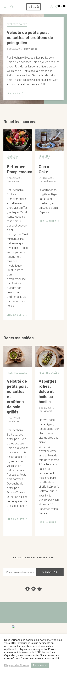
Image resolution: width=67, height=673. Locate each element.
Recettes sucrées (19, 121)
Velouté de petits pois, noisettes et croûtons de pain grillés (30, 37)
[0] (55, 7)
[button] (59, 224)
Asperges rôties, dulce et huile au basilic (48, 391)
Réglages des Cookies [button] (16, 665)
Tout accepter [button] (40, 665)
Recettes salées (18, 338)
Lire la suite (14, 93)
